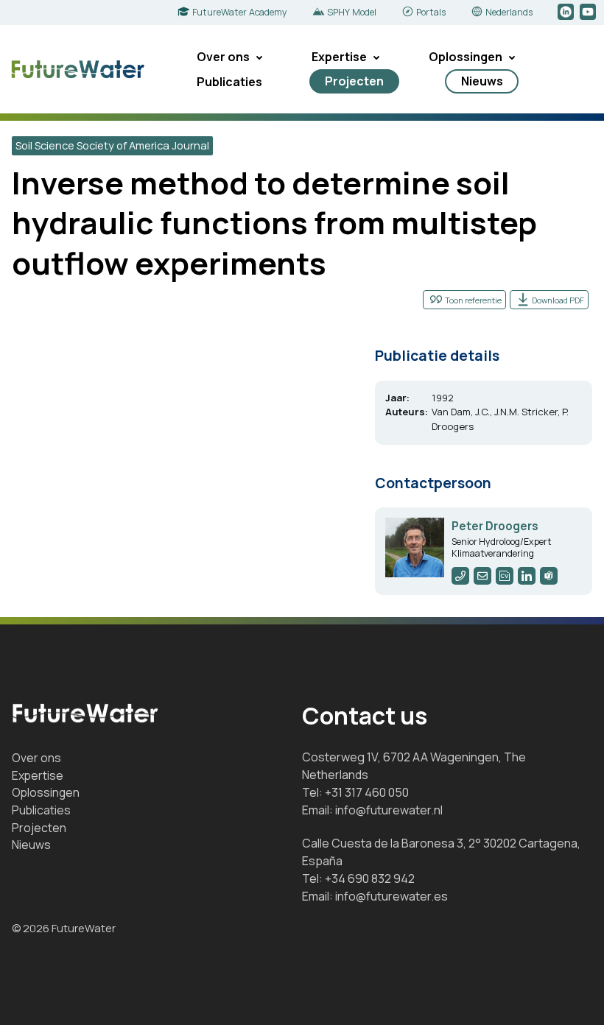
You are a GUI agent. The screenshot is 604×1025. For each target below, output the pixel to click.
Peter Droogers (495, 526)
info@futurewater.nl (389, 810)
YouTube (589, 12)
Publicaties (229, 82)
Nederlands (509, 12)
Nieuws (482, 81)
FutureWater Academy (239, 12)
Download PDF (558, 300)
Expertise (339, 57)
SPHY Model (351, 12)
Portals (431, 12)
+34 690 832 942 (370, 878)
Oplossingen (465, 57)
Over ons (223, 57)
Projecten (354, 81)
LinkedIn (567, 12)
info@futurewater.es (391, 896)
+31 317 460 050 (367, 792)
